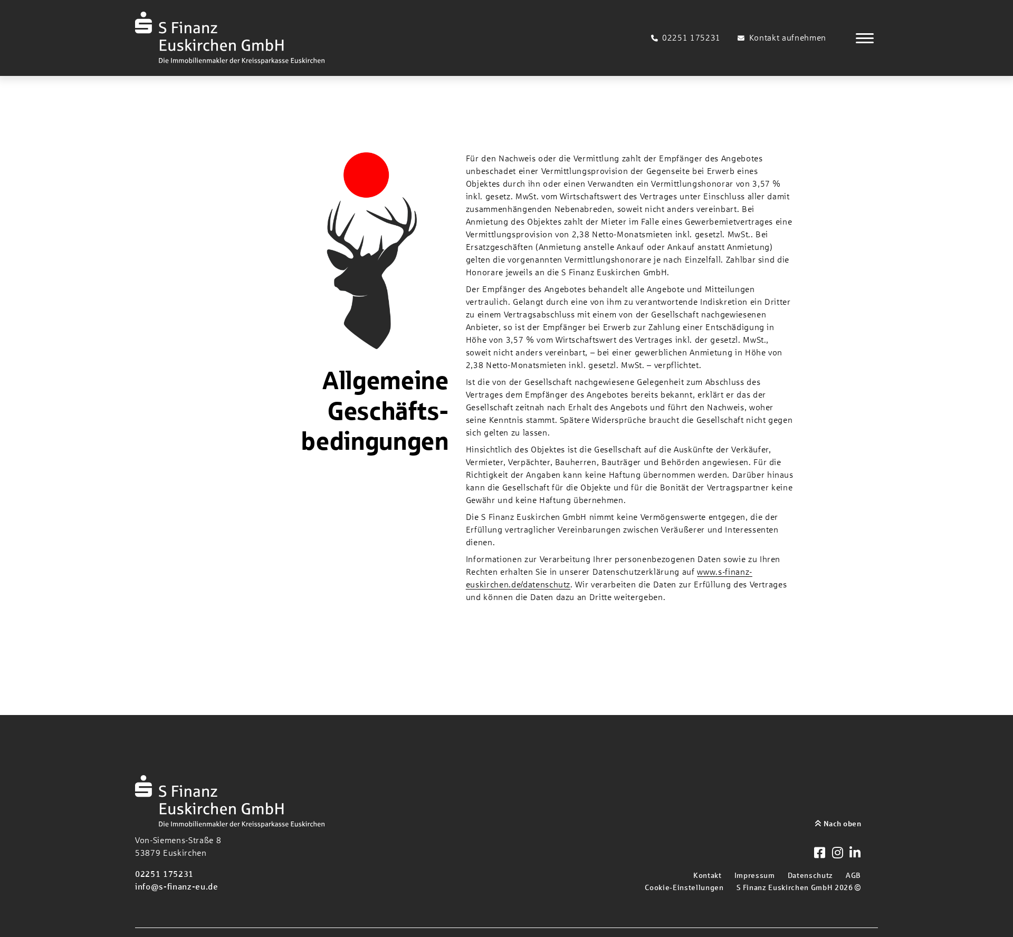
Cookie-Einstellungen (684, 887)
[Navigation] (865, 38)
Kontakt (707, 875)
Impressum (754, 875)
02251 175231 (164, 874)
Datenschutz (810, 875)
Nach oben (841, 823)
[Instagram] (838, 853)
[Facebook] (820, 853)
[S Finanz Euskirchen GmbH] (229, 38)
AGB (853, 875)
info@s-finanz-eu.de (176, 886)
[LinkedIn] (855, 853)
